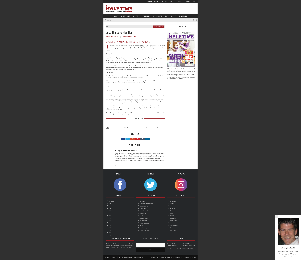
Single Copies (183, 16)
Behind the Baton (173, 220)
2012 (110, 215)
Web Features (142, 201)
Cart (194, 1)
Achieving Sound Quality (288, 248)
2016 (110, 225)
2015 (110, 223)
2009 (110, 208)
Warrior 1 (158, 127)
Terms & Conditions (186, 257)
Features (172, 203)
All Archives (111, 201)
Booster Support (173, 230)
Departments (146, 16)
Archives (135, 16)
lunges (154, 127)
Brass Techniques (143, 220)
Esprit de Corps (143, 208)
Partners (156, 1)
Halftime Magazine (127, 127)
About (116, 16)
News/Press (165, 1)
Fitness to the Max (158, 26)
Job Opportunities (161, 257)
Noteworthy (172, 208)
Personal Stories (143, 213)
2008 (110, 206)
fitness (140, 127)
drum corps (113, 127)
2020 (110, 235)
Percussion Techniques (144, 223)
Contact (172, 1)
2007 (110, 203)
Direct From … (173, 218)
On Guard (141, 225)
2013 (110, 218)
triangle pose (148, 127)
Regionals (172, 215)
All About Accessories (144, 218)
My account (188, 1)
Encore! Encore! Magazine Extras (146, 203)
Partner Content (170, 16)
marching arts (135, 127)
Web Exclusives (157, 16)
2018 (110, 230)
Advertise (149, 1)
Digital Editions (173, 201)
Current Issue (125, 16)
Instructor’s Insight (143, 228)
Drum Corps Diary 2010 (144, 230)
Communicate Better (144, 206)
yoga (144, 127)
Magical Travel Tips (143, 216)
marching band (119, 127)
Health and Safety (173, 223)
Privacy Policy (176, 257)
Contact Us (174, 248)
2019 (110, 232)
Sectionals (172, 211)
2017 (110, 228)
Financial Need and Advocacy (145, 211)
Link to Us (179, 1)
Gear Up (171, 213)
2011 (110, 213)
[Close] (276, 216)
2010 (110, 211)
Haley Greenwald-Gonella (129, 37)
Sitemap (194, 257)
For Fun (171, 228)
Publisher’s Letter (173, 206)
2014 (110, 220)
